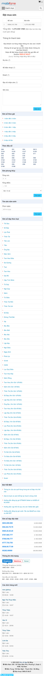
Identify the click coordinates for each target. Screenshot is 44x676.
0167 (13, 162)
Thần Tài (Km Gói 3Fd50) (12, 443)
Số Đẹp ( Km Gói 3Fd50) (12, 439)
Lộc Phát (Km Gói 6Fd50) (12, 426)
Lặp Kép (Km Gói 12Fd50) (13, 400)
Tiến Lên (7, 241)
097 (24, 158)
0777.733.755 (7, 543)
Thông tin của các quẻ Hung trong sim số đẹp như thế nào (22, 490)
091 (13, 149)
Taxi (5, 267)
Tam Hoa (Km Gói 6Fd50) (12, 408)
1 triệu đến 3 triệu (10, 131)
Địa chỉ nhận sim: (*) (10, 82)
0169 (35, 162)
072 (2, 156)
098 (34, 158)
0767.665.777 (7, 535)
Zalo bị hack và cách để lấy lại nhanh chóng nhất (20, 496)
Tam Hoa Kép (8, 374)
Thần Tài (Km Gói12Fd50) (13, 469)
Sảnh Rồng (8, 378)
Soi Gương (7, 263)
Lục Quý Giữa (8, 369)
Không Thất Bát (9, 317)
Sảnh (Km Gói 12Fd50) (12, 387)
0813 (35, 149)
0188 (13, 166)
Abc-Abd (7, 330)
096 (13, 158)
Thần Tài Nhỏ (8, 302)
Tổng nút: (6, 175)
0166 (3, 162)
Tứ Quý (6, 284)
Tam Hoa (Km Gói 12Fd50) (13, 382)
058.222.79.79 (7, 527)
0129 (35, 151)
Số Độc (6, 313)
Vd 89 (6, 361)
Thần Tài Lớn (8, 306)
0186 (3, 166)
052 (2, 164)
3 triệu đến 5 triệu (10, 136)
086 (2, 158)
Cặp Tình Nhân (9, 280)
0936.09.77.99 (7, 547)
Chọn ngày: (6, 206)
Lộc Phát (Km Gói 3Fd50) (12, 474)
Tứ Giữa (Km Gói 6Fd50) (12, 456)
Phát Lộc (7, 356)
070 (24, 153)
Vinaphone (7, 561)
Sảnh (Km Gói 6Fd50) (11, 448)
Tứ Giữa (7, 297)
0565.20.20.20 (7, 531)
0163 (13, 160)
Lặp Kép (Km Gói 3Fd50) (12, 413)
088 (2, 149)
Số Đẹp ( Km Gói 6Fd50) (12, 421)
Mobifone (17, 561)
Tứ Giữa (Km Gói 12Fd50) (13, 461)
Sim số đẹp (23, 662)
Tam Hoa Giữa (9, 258)
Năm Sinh (7, 254)
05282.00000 (7, 550)
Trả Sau (6, 223)
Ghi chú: (6, 90)
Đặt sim (37, 109)
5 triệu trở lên (8, 140)
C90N (6, 365)
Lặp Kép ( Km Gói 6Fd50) (12, 430)
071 (34, 153)
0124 (3, 151)
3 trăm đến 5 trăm (10, 123)
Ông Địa (7, 250)
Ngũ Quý (7, 289)
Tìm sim (37, 195)
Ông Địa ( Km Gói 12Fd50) (13, 404)
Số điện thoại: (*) (9, 67)
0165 (35, 160)
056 (13, 164)
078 (24, 156)
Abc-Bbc (7, 326)
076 (13, 156)
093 (13, 153)
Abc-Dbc (7, 339)
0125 (13, 151)
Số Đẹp (6, 228)
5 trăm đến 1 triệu (10, 127)
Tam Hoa (7, 271)
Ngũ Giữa (7, 347)
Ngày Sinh (7, 352)
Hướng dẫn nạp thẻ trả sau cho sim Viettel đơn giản (21, 507)
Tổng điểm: (6, 183)
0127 (24, 151)
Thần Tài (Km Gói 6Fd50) (12, 417)
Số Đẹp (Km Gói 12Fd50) (12, 395)
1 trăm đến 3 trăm (10, 118)
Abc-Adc (7, 334)
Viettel (26, 561)
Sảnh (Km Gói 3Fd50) (11, 435)
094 (24, 149)
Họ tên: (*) (6, 60)
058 (24, 164)
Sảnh (5, 293)
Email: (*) (6, 75)
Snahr (6, 478)
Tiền (5, 245)
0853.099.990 (7, 523)
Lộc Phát (7, 232)
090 (2, 153)
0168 (24, 162)
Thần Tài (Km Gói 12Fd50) (13, 391)
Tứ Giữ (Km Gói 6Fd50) (12, 452)
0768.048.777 (7, 539)
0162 (3, 160)
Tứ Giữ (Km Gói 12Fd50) (12, 465)
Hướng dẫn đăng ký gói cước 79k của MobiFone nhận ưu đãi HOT (22, 512)
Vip (5, 321)
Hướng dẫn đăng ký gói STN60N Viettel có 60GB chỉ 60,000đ (21, 501)
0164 (24, 160)
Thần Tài (7, 236)
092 (34, 164)
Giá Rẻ (6, 276)
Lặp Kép (7, 343)
